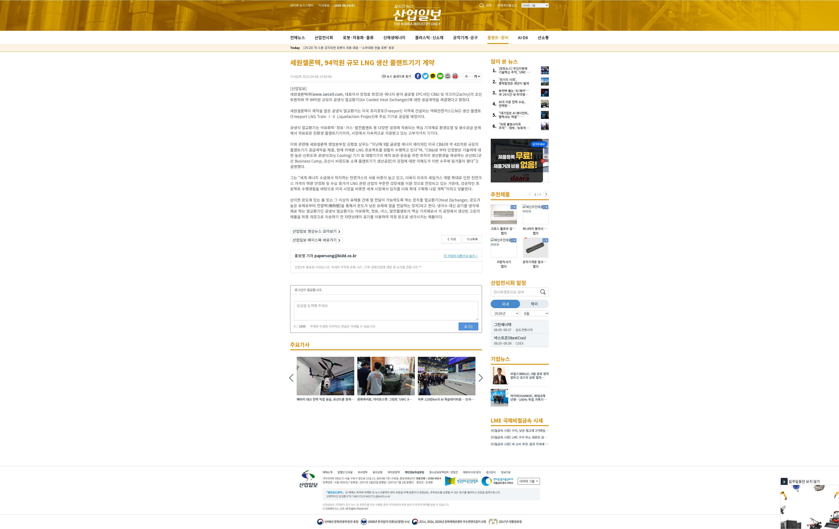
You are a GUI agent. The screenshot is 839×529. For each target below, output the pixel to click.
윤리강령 (377, 472)
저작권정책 (394, 472)
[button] (447, 76)
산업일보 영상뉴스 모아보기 (315, 231)
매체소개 (327, 472)
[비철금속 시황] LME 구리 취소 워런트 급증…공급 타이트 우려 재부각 (536, 437)
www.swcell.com (328, 94)
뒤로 (453, 239)
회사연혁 (362, 472)
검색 (489, 5)
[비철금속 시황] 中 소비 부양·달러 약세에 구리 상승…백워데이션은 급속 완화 (541, 444)
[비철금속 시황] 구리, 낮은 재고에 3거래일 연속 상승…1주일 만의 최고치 (538, 430)
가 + (477, 76)
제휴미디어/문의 (472, 472)
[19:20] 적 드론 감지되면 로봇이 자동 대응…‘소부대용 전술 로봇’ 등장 (348, 47)
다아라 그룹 (528, 481)
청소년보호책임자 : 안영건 (443, 472)
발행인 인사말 (345, 472)
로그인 (468, 326)
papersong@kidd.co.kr (335, 255)
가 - (467, 76)
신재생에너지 (394, 37)
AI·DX (523, 37)
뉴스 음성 (393, 76)
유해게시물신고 (507, 5)
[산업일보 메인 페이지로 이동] (417, 14)
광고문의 (491, 472)
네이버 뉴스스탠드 (302, 5)
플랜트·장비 (497, 37)
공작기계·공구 (465, 37)
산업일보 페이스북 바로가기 (315, 240)
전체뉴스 (297, 37)
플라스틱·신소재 (429, 37)
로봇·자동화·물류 (358, 37)
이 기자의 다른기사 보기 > (460, 256)
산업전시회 (324, 37)
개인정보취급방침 (414, 472)
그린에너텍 (502, 324)
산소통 (543, 37)
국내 (505, 304)
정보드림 (506, 472)
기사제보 (323, 5)
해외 (534, 303)
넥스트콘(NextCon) (510, 337)
